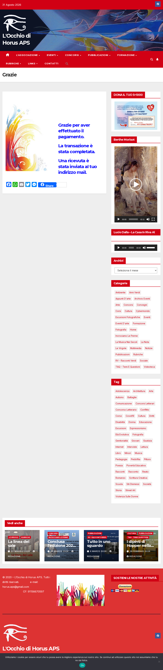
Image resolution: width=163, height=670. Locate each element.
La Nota (145, 342)
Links (32, 63)
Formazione (126, 55)
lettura (144, 447)
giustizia (147, 440)
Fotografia (121, 329)
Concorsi (72, 55)
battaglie (132, 397)
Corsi (118, 311)
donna (132, 422)
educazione (145, 422)
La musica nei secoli (126, 342)
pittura (147, 459)
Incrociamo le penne (127, 335)
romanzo (120, 477)
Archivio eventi (142, 298)
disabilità (120, 422)
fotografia (138, 434)
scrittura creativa (138, 477)
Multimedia (135, 348)
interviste (132, 447)
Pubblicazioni (98, 55)
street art (130, 490)
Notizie (148, 348)
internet (120, 447)
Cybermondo (143, 311)
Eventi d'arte (122, 323)
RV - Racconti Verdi (126, 360)
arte (151, 391)
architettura (139, 391)
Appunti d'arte (123, 298)
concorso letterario (126, 409)
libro (118, 453)
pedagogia (121, 459)
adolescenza (122, 391)
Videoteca (149, 366)
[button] (67, 63)
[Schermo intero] (153, 219)
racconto (133, 471)
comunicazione (124, 403)
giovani (135, 440)
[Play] (118, 219)
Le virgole (121, 348)
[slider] (133, 219)
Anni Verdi (134, 292)
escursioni (121, 428)
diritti (151, 416)
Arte (118, 304)
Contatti (51, 63)
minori (128, 453)
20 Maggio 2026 (21, 551)
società (147, 484)
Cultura (128, 311)
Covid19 (130, 416)
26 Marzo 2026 (60, 551)
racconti (120, 471)
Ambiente (120, 292)
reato (145, 471)
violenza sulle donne (127, 496)
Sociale (144, 360)
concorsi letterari (145, 403)
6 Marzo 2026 (98, 551)
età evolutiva (122, 434)
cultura (141, 416)
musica (138, 453)
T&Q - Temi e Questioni (128, 366)
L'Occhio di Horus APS (30, 648)
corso (119, 416)
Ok (82, 665)
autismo (120, 397)
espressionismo (138, 428)
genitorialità (122, 440)
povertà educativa (136, 465)
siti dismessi (133, 484)
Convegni (142, 304)
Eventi (52, 55)
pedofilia (135, 459)
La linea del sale (18, 543)
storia (119, 490)
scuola (119, 484)
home (133, 329)
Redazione (135, 556)
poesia (119, 465)
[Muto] (148, 219)
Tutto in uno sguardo (98, 543)
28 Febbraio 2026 (140, 551)
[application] (135, 184)
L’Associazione (27, 55)
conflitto (144, 409)
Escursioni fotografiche (128, 317)
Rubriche (13, 63)
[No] (159, 661)
